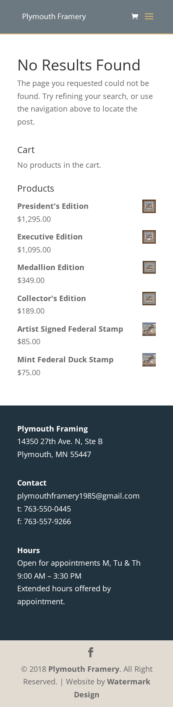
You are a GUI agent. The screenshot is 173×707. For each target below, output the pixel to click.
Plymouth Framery (83, 669)
